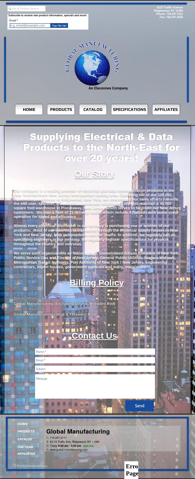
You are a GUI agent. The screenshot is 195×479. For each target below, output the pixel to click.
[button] (129, 109)
